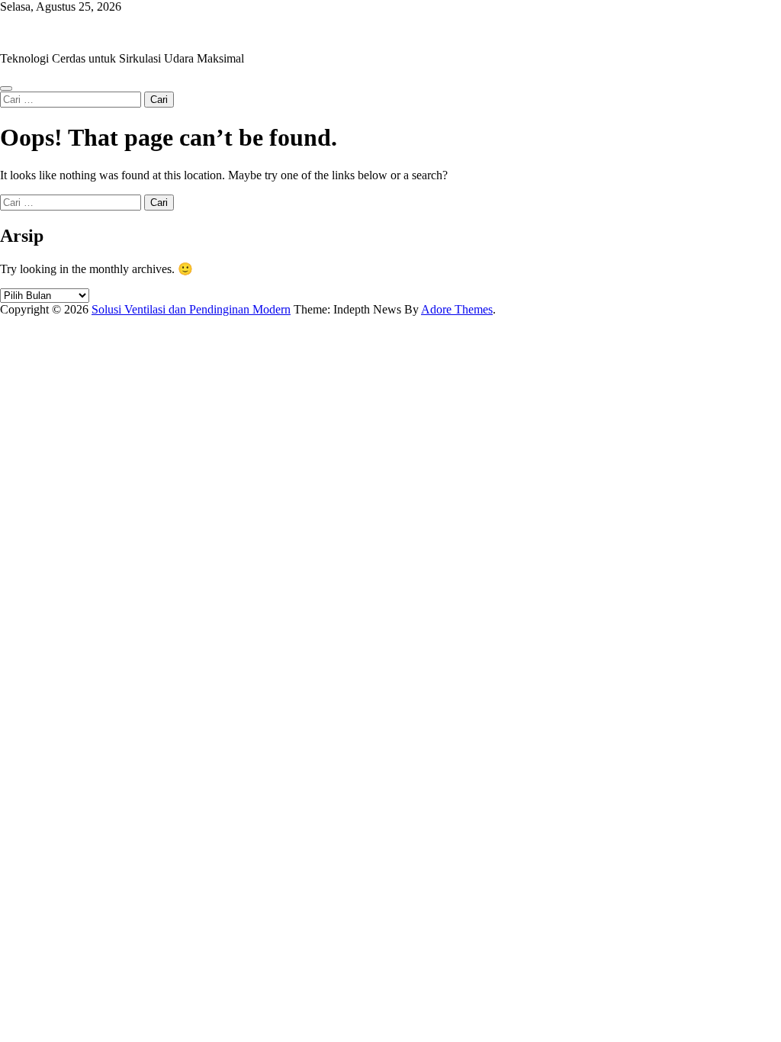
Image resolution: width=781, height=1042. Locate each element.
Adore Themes (457, 309)
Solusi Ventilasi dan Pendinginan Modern (99, 32)
